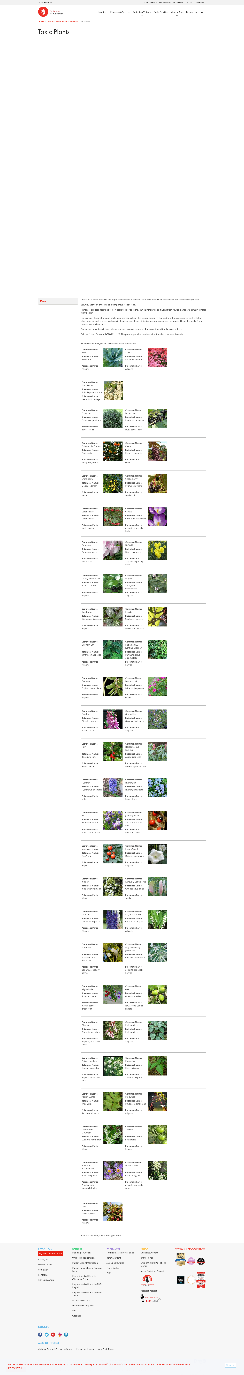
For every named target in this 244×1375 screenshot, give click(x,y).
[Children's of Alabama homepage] (50, 12)
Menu (43, 301)
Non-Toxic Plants (106, 1349)
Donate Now (192, 12)
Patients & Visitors (142, 12)
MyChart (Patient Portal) (50, 1253)
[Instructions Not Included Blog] (66, 1335)
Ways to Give (177, 12)
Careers (189, 2)
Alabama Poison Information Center (55, 1349)
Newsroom (199, 2)
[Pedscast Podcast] (151, 1301)
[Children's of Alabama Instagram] (61, 1335)
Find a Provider (161, 12)
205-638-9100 (46, 2)
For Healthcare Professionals (171, 2)
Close (228, 1365)
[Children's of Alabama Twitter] (48, 1335)
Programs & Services (120, 12)
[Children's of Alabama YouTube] (54, 1335)
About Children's (150, 2)
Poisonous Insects (85, 1349)
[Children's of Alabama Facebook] (41, 1335)
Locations (102, 12)
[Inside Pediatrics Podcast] (147, 1285)
